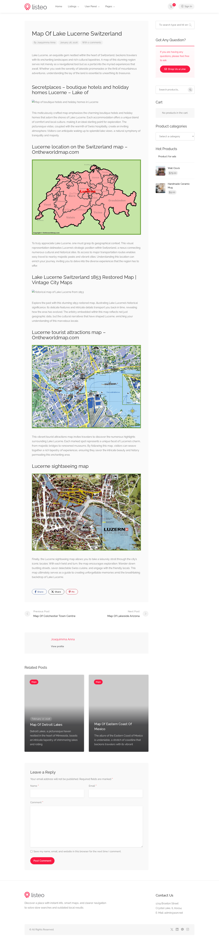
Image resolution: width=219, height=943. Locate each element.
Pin (73, 592)
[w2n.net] (36, 6)
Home (58, 6)
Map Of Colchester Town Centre (54, 614)
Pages (108, 6)
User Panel (91, 6)
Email (93, 786)
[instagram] (188, 930)
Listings (72, 6)
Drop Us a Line (177, 69)
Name (34, 786)
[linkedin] (177, 930)
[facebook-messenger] (182, 930)
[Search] (190, 89)
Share (40, 592)
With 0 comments (91, 42)
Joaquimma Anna (46, 42)
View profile (57, 646)
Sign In (188, 6)
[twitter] (172, 930)
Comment (36, 802)
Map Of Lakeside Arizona (123, 614)
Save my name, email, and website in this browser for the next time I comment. (77, 851)
